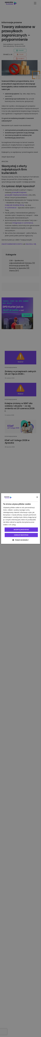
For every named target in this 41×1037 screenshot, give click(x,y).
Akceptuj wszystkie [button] (21, 530)
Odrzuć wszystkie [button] (21, 535)
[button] (20, 540)
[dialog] (20, 518)
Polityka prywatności (23, 525)
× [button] (37, 497)
